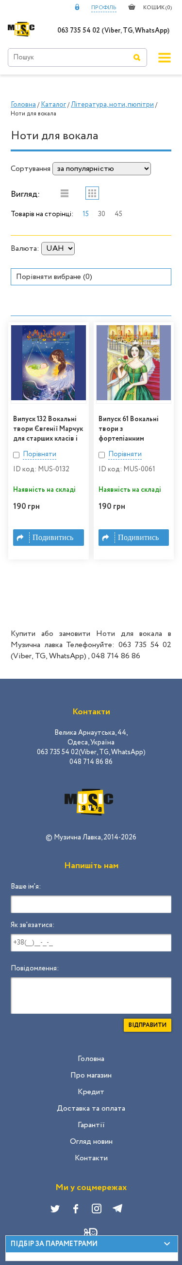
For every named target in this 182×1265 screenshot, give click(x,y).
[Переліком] (64, 193)
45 (118, 214)
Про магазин (91, 1075)
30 (101, 214)
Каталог (53, 105)
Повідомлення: (35, 968)
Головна (23, 105)
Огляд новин (91, 1141)
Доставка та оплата (91, 1108)
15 (86, 214)
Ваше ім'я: (26, 887)
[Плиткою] (92, 193)
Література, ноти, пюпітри (112, 105)
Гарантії (91, 1125)
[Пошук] (136, 57)
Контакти (91, 1158)
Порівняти (39, 454)
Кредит (91, 1092)
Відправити (147, 1025)
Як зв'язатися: (32, 925)
